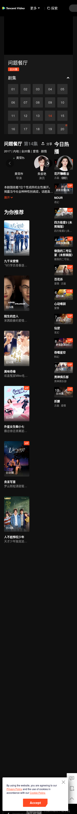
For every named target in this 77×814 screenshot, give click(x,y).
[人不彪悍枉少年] (16, 514)
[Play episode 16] (13, 129)
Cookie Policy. (38, 792)
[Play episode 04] (50, 89)
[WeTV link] (13, 8)
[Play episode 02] (25, 89)
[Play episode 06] (13, 102)
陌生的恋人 (11, 316)
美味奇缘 (10, 371)
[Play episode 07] (25, 102)
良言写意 (10, 482)
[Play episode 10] (62, 102)
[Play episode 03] (38, 89)
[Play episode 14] (50, 116)
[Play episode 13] (38, 116)
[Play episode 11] (13, 116)
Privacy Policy (14, 789)
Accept (35, 802)
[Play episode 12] (25, 116)
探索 (54, 8)
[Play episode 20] (62, 129)
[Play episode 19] (50, 129)
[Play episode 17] (25, 129)
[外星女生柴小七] (16, 403)
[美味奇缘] (16, 348)
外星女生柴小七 (14, 426)
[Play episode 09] (50, 102)
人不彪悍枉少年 (14, 537)
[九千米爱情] (16, 238)
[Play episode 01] (13, 89)
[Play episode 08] (38, 102)
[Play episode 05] (62, 89)
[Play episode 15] (62, 116)
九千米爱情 (11, 261)
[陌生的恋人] (16, 293)
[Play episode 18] (38, 129)
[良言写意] (16, 459)
